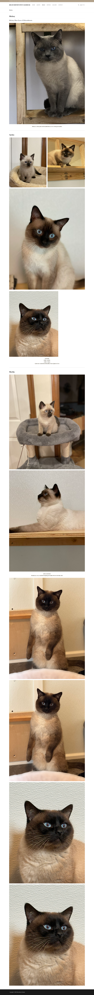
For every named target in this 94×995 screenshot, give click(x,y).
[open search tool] (78, 5)
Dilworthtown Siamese (19, 5)
